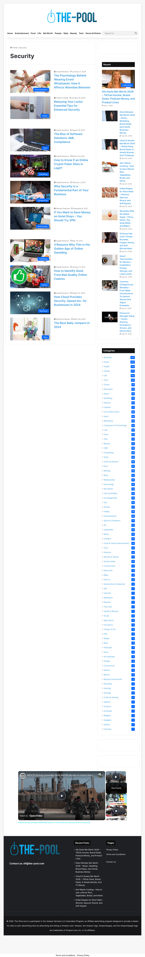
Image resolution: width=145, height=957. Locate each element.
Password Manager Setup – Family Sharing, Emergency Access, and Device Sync (127, 322)
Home (10, 33)
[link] (22, 776)
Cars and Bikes (110, 493)
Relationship (109, 480)
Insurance (108, 625)
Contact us (111, 862)
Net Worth (48, 33)
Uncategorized (110, 498)
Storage (107, 693)
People (58, 33)
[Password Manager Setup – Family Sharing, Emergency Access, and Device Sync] (110, 317)
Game (106, 394)
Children (107, 539)
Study (106, 616)
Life (39, 33)
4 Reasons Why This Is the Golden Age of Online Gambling (72, 248)
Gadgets (107, 720)
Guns (106, 652)
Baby (106, 575)
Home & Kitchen (93, 33)
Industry (107, 552)
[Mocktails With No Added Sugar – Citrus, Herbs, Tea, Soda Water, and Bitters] (110, 215)
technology (109, 484)
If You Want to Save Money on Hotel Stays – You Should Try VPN (72, 216)
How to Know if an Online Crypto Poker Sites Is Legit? (71, 164)
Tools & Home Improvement (116, 543)
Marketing (108, 421)
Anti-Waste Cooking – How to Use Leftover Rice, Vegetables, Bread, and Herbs (89, 892)
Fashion (107, 407)
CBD (106, 448)
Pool (106, 466)
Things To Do (110, 629)
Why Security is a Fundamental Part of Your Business (71, 190)
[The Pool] (72, 16)
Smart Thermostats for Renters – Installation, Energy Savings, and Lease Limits (126, 265)
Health (107, 366)
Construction (109, 566)
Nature (107, 670)
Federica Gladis (62, 98)
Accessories (109, 656)
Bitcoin (107, 675)
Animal (107, 507)
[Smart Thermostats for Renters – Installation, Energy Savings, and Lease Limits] (110, 260)
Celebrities (108, 530)
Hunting (107, 688)
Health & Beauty (111, 611)
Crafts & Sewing (111, 697)
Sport (106, 416)
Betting (107, 471)
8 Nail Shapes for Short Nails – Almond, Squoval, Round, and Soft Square (89, 903)
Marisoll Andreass (63, 319)
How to (107, 579)
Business (108, 357)
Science (107, 706)
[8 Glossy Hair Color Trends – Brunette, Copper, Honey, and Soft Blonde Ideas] (110, 237)
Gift (105, 588)
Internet (107, 593)
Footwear (108, 711)
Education (108, 389)
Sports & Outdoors (112, 520)
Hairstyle (108, 647)
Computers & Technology (115, 425)
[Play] (116, 799)
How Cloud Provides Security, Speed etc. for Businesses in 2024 (70, 301)
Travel (106, 384)
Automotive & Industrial (114, 584)
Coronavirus (109, 665)
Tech (81, 33)
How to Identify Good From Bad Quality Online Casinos (70, 274)
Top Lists (108, 607)
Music (106, 534)
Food (33, 33)
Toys (106, 548)
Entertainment (22, 33)
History (107, 724)
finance (107, 403)
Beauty (73, 33)
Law (105, 430)
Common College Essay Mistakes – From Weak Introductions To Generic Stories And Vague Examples (126, 293)
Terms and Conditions (115, 854)
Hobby (107, 511)
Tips (105, 439)
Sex (105, 502)
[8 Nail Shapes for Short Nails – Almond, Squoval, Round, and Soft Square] (110, 192)
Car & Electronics (111, 412)
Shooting (108, 684)
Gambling (108, 398)
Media (106, 638)
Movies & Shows (111, 557)
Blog (106, 475)
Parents (107, 602)
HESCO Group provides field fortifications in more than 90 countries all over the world (61, 775)
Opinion (107, 702)
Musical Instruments (113, 679)
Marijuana (108, 597)
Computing (109, 452)
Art (105, 525)
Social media (109, 561)
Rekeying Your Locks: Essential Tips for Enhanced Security (68, 105)
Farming (107, 729)
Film (105, 634)
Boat (106, 643)
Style (65, 33)
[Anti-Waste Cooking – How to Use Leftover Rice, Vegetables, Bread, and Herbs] (110, 167)
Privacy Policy (112, 849)
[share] (99, 773)
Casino (107, 371)
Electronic (108, 570)
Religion (107, 715)
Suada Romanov (62, 72)
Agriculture (109, 620)
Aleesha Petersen (63, 208)
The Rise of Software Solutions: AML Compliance (68, 138)
